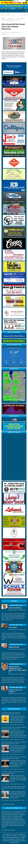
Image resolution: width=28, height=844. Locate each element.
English (17, 1)
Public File (18, 839)
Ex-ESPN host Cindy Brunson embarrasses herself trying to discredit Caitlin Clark (12, 772)
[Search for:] (14, 14)
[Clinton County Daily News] (14, 7)
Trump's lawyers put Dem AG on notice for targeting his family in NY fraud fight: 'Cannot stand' (13, 742)
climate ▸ (14, 365)
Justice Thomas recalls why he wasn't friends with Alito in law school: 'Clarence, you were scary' (13, 728)
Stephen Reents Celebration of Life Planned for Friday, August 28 (17, 668)
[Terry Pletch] (4, 626)
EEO (23, 839)
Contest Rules (11, 839)
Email (19, 835)
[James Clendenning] (4, 606)
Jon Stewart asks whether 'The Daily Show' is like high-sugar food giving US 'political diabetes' (13, 757)
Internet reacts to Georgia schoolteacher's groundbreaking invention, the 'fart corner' (11, 713)
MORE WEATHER (14, 401)
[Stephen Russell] (4, 645)
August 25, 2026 (13, 649)
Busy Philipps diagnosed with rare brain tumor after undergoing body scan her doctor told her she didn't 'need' (13, 788)
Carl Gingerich (16, 32)
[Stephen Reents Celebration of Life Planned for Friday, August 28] (4, 666)
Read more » (21, 722)
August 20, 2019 (7, 32)
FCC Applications (6, 840)
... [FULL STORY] (8, 619)
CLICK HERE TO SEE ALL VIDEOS (8, 830)
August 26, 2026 (13, 609)
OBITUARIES (14, 601)
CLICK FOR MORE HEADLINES (8, 804)
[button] (26, 11)
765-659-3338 (13, 835)
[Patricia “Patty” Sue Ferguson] (4, 688)
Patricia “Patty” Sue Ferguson (15, 689)
